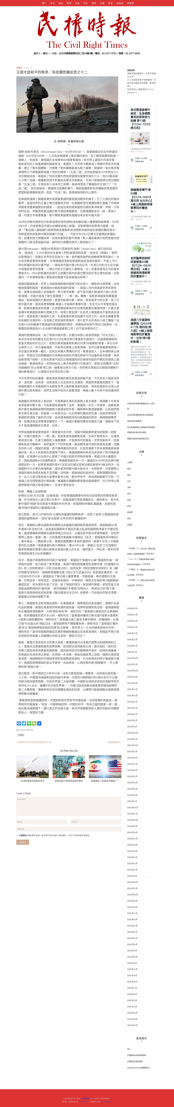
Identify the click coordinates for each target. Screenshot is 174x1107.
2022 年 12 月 (132, 882)
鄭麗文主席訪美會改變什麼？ (138, 438)
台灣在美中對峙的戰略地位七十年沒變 (141, 405)
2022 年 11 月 (132, 888)
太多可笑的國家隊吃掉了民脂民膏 (140, 415)
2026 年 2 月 (132, 646)
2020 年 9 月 (132, 1019)
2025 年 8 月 (132, 683)
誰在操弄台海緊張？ (135, 421)
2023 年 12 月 (132, 807)
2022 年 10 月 (132, 894)
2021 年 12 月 (132, 957)
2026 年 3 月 (132, 639)
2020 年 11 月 (132, 1013)
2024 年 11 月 (132, 739)
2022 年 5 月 (132, 925)
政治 (61, 3)
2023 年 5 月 (132, 851)
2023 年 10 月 (132, 820)
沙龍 (102, 3)
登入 (129, 1049)
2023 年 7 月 (132, 838)
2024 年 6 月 (132, 770)
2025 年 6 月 (132, 695)
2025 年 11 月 (132, 664)
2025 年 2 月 (132, 720)
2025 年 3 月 (132, 714)
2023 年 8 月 (132, 832)
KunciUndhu (100, 9)
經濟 (69, 3)
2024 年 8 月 (132, 757)
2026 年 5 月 (132, 627)
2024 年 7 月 (132, 764)
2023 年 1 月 (132, 876)
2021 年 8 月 (132, 981)
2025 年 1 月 (132, 726)
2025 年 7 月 (132, 689)
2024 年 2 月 (132, 795)
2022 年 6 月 (132, 919)
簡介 (44, 3)
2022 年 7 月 (132, 913)
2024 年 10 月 (132, 745)
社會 (77, 3)
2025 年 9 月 (132, 677)
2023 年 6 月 (132, 845)
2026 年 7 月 (132, 614)
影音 (110, 3)
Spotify (76, 9)
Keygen (65, 9)
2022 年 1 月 (132, 950)
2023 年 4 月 (132, 857)
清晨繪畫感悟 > (114, 742)
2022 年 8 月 (132, 907)
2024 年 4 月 (132, 782)
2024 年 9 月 (132, 751)
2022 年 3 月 (132, 938)
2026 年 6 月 (132, 621)
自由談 (120, 3)
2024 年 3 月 (132, 789)
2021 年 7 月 (132, 988)
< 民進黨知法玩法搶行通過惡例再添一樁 (34, 742)
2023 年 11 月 (132, 813)
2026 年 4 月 (132, 633)
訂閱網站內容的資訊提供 (136, 1055)
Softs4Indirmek (117, 9)
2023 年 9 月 (132, 826)
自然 (94, 3)
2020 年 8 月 (132, 1025)
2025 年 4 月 (132, 708)
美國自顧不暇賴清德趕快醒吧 (69, 781)
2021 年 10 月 (132, 969)
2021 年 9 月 (132, 975)
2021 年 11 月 (132, 963)
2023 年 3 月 (132, 863)
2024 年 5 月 (132, 776)
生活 (52, 3)
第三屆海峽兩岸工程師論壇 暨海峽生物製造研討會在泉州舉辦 (141, 429)
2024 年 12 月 (132, 733)
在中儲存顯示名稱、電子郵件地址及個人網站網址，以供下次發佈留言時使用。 (54, 835)
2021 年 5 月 (132, 994)
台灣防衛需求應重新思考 (32, 781)
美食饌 (130, 3)
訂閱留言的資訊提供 (135, 1061)
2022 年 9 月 (132, 901)
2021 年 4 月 (132, 1000)
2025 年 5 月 (132, 701)
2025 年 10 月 (132, 670)
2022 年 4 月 (132, 932)
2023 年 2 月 (132, 869)
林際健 (21, 735)
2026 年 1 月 (132, 652)
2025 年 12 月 (132, 658)
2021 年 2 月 (132, 1006)
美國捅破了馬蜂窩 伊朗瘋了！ (105, 781)
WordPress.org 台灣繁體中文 (138, 1068)
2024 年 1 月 (132, 801)
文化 (85, 3)
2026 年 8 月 (132, 608)
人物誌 (54, 9)
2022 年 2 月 (132, 944)
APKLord (87, 9)
